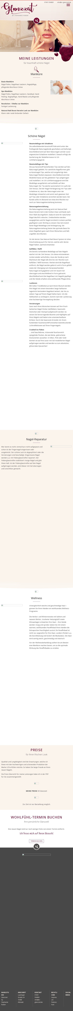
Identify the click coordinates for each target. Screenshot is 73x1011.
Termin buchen (36, 841)
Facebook (67, 997)
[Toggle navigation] (68, 5)
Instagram (70, 997)
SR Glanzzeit (36, 791)
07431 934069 (49, 2)
